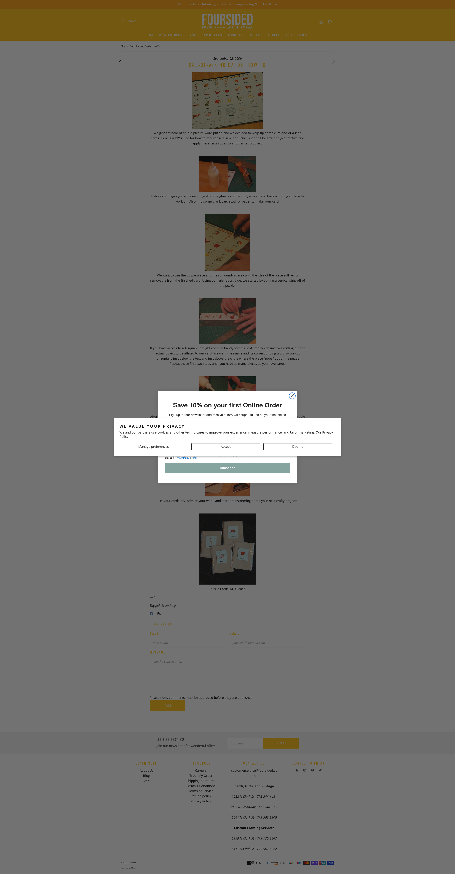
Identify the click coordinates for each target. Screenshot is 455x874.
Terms (194, 458)
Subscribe (227, 468)
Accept (226, 446)
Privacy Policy (182, 458)
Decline (297, 446)
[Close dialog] (292, 396)
